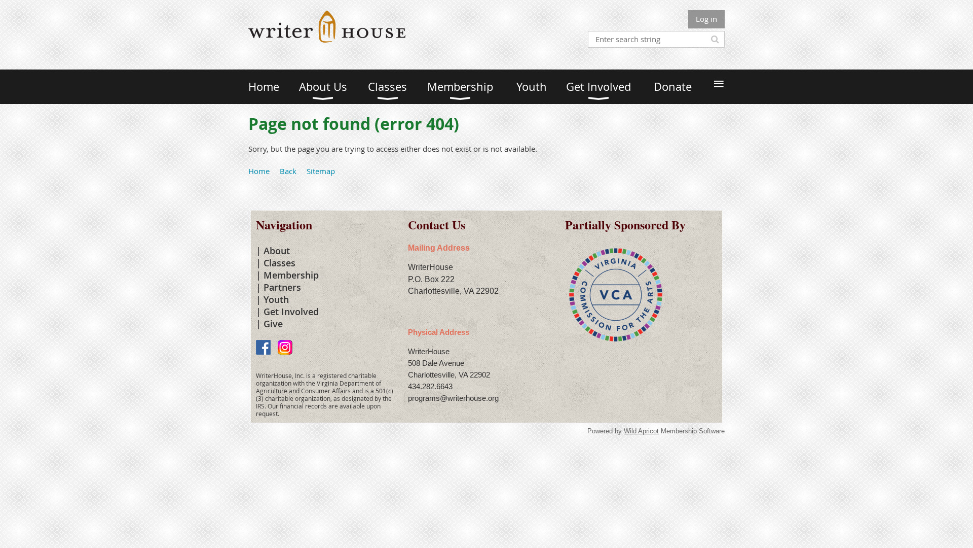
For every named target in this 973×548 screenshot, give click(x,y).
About (277, 251)
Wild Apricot (641, 431)
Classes (279, 263)
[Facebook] (263, 347)
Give (273, 324)
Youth (276, 299)
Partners (282, 287)
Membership (291, 275)
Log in (706, 19)
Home (259, 171)
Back (288, 171)
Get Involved (291, 311)
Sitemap (321, 171)
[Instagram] (285, 347)
